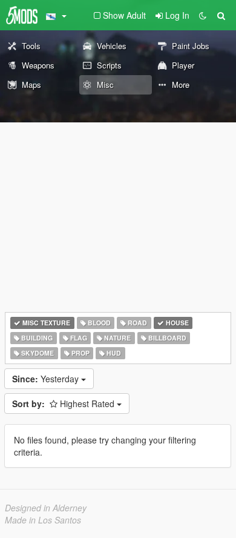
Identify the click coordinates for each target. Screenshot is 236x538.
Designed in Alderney (46, 508)
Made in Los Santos (43, 520)
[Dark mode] (202, 15)
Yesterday (46, 379)
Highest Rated (64, 403)
